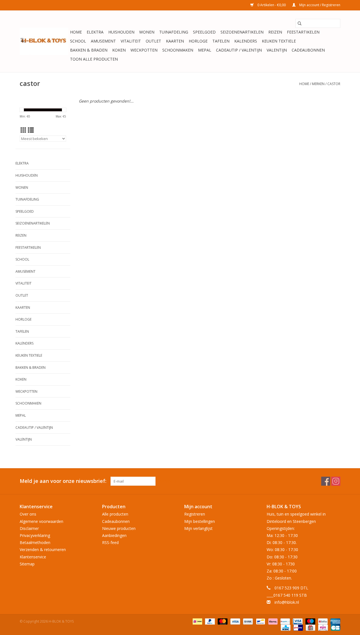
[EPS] (322, 627)
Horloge (198, 41)
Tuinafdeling (173, 32)
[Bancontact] (260, 621)
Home (76, 32)
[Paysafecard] (284, 621)
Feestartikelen (303, 32)
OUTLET (153, 41)
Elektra (95, 32)
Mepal (204, 50)
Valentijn (277, 50)
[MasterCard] (222, 621)
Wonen (146, 32)
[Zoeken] (299, 23)
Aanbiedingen (114, 535)
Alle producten (115, 514)
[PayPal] (209, 621)
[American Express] (334, 621)
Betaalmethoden (35, 542)
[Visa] (234, 621)
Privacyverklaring (35, 535)
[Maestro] (309, 621)
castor (333, 83)
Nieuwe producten (119, 528)
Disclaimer (29, 528)
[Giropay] (297, 627)
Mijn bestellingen (199, 521)
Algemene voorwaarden (41, 521)
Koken (119, 50)
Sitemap (27, 564)
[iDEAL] (197, 621)
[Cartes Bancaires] (334, 627)
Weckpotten (144, 50)
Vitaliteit (131, 41)
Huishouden (121, 32)
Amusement (103, 41)
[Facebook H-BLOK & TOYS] (325, 481)
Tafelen (221, 41)
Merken (318, 83)
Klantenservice (33, 556)
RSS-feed (110, 542)
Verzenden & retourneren (43, 549)
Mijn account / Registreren (319, 5)
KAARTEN (175, 41)
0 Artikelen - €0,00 (271, 5)
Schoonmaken (177, 50)
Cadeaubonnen (308, 50)
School (78, 41)
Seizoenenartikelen (242, 32)
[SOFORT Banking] (272, 621)
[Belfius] (322, 621)
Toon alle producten (94, 59)
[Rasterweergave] (23, 130)
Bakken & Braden (88, 50)
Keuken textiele (279, 41)
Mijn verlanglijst (198, 528)
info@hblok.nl (286, 602)
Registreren (194, 514)
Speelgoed (204, 32)
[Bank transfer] (247, 621)
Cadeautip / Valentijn (239, 50)
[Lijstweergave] (31, 130)
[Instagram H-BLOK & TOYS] (335, 481)
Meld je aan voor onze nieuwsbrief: (63, 481)
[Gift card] (310, 627)
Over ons (28, 514)
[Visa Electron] (297, 621)
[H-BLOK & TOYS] (44, 41)
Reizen (275, 32)
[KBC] (285, 627)
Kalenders (245, 41)
